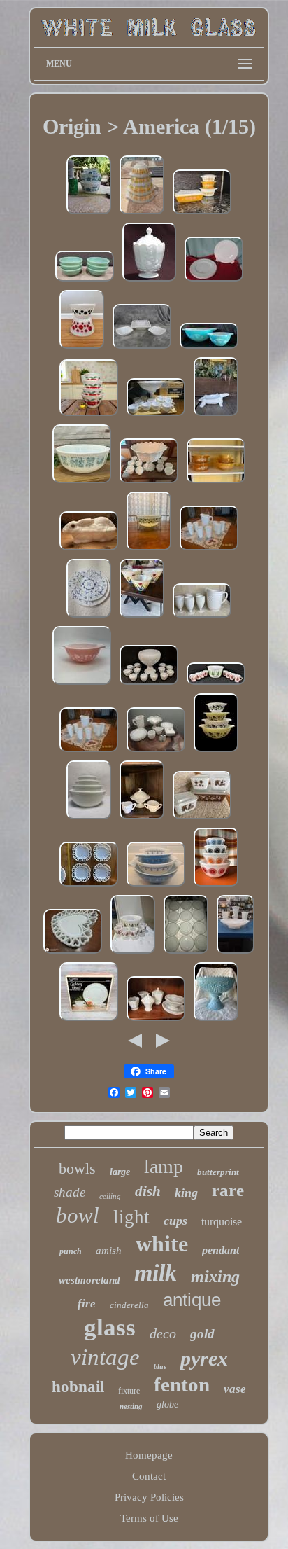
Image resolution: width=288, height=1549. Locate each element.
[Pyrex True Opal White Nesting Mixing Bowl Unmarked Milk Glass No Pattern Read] (89, 818)
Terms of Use (149, 1518)
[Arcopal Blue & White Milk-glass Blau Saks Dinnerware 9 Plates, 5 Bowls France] (89, 617)
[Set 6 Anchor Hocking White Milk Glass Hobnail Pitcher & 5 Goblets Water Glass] (202, 617)
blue (160, 1366)
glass (110, 1327)
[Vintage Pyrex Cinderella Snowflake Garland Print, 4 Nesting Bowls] (156, 885)
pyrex (204, 1358)
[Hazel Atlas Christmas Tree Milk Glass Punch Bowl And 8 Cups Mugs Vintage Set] (216, 684)
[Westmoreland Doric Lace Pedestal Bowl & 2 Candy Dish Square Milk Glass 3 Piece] (142, 348)
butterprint (218, 1172)
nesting (131, 1406)
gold (202, 1333)
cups (175, 1221)
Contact (149, 1476)
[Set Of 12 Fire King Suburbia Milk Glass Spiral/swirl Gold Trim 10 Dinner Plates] (186, 953)
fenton (182, 1384)
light (131, 1217)
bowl (77, 1215)
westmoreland (89, 1280)
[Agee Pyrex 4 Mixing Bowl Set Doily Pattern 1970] (216, 885)
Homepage (149, 1455)
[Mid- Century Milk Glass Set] (142, 818)
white (162, 1243)
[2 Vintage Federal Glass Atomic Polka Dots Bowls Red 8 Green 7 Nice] (82, 348)
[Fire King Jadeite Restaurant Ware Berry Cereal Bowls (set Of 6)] (84, 280)
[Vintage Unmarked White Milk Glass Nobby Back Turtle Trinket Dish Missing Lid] (216, 415)
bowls (77, 1168)
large (120, 1172)
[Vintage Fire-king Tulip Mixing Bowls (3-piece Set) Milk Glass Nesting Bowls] (142, 617)
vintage (105, 1357)
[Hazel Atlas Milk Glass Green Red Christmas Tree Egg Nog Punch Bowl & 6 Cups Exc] (133, 953)
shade (69, 1192)
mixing (215, 1276)
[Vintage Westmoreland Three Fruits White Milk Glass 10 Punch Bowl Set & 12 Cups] (149, 684)
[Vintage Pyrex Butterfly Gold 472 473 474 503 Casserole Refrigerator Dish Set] (202, 213)
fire (87, 1303)
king (186, 1193)
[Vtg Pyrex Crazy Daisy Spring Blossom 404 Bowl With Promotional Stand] (149, 549)
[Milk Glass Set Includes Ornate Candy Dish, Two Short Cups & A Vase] (235, 953)
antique (192, 1299)
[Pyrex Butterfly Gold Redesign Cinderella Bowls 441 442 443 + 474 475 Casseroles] (216, 482)
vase (235, 1389)
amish (109, 1250)
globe (167, 1404)
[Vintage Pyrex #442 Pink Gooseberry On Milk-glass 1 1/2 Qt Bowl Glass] (82, 684)
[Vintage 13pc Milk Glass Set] (156, 751)
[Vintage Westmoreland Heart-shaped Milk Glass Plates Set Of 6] (73, 953)
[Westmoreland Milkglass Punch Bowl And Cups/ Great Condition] (149, 482)
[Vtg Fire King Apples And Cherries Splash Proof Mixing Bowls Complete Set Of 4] (89, 415)
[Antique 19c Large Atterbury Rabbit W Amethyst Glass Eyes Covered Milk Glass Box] (89, 549)
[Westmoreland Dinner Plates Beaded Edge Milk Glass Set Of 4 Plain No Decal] (214, 280)
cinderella (129, 1305)
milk (155, 1273)
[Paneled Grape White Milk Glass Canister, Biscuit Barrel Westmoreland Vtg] (149, 280)
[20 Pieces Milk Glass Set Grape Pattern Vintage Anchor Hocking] (156, 1020)
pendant (220, 1250)
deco (163, 1333)
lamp (163, 1166)
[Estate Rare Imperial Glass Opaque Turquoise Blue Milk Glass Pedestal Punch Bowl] (216, 1020)
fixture (129, 1391)
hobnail (78, 1387)
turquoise (221, 1222)
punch (70, 1251)
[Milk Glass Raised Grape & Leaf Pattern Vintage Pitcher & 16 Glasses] (209, 549)
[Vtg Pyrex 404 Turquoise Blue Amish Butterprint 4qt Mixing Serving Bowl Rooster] (82, 482)
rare (228, 1190)
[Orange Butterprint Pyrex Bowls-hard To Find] (142, 213)
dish (148, 1191)
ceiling (110, 1196)
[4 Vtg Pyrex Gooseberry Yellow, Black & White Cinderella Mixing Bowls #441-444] (216, 751)
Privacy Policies (149, 1497)
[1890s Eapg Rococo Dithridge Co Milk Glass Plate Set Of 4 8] (89, 885)
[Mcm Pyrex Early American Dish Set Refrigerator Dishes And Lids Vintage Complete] (202, 818)
